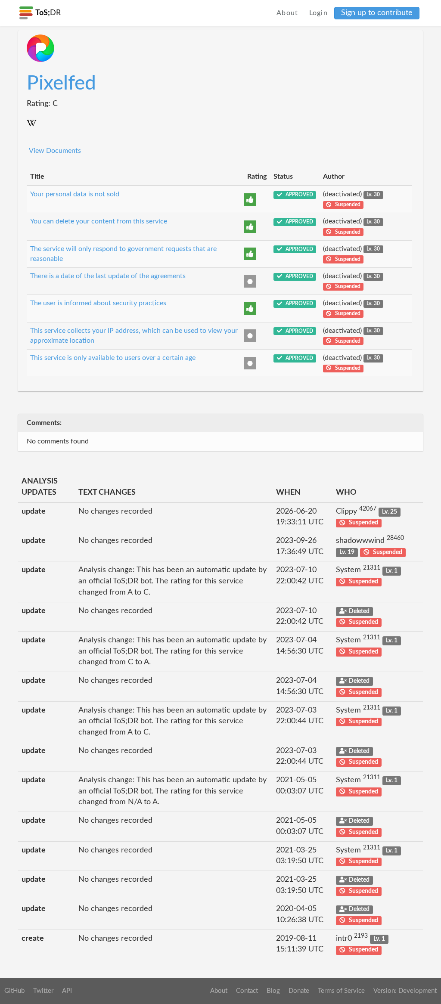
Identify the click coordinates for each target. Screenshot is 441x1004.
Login (318, 12)
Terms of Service (341, 991)
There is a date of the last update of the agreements (108, 276)
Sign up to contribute (377, 13)
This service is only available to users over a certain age (113, 357)
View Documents (55, 150)
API (67, 991)
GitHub (14, 991)
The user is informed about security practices (98, 303)
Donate (299, 991)
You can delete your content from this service (98, 221)
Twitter (43, 991)
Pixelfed (61, 83)
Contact (247, 991)
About (287, 12)
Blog (273, 991)
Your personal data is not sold (74, 194)
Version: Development (405, 991)
